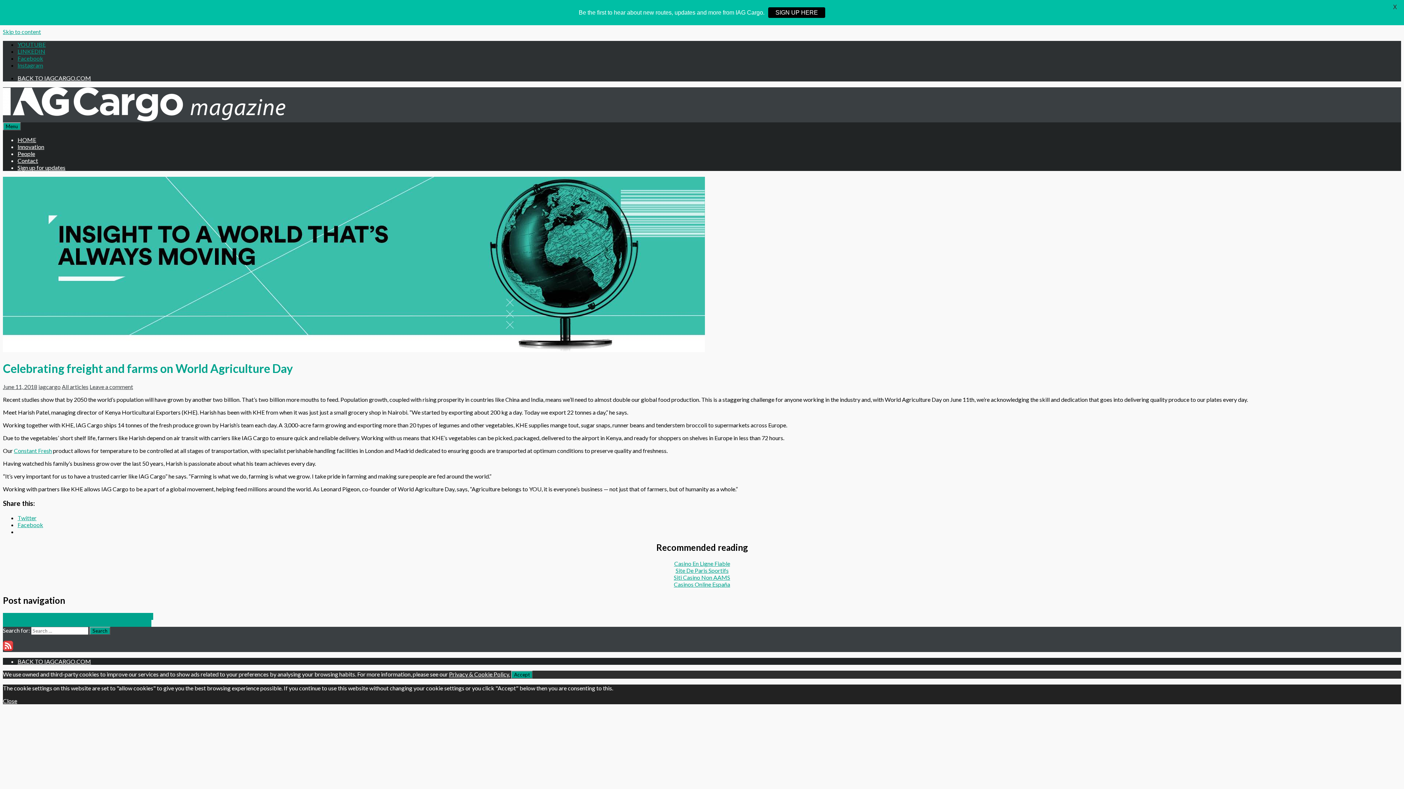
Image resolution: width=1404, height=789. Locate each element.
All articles (75, 386)
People (26, 153)
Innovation (31, 146)
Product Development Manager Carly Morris (78, 616)
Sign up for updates (41, 167)
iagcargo (49, 386)
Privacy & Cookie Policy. (479, 674)
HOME (27, 139)
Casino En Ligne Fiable (702, 563)
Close (10, 700)
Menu (12, 126)
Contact (28, 160)
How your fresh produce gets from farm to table (77, 623)
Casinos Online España (702, 584)
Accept (522, 675)
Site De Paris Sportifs (702, 570)
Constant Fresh (33, 450)
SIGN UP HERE (796, 12)
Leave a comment (111, 386)
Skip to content (22, 31)
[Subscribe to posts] (8, 648)
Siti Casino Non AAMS (702, 577)
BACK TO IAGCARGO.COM (54, 78)
